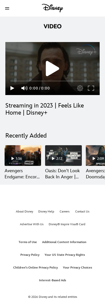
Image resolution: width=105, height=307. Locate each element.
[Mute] (24, 88)
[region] (52, 68)
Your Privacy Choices (77, 268)
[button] (7, 8)
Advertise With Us (32, 224)
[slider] (52, 81)
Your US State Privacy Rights (65, 255)
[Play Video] (52, 68)
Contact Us (82, 211)
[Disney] (52, 8)
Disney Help (46, 211)
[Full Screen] (91, 88)
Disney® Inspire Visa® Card (67, 224)
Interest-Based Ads (52, 280)
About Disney (24, 211)
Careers (65, 211)
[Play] (12, 88)
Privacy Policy (30, 255)
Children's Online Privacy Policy (35, 268)
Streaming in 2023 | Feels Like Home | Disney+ (44, 109)
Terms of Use (28, 242)
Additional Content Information (64, 242)
